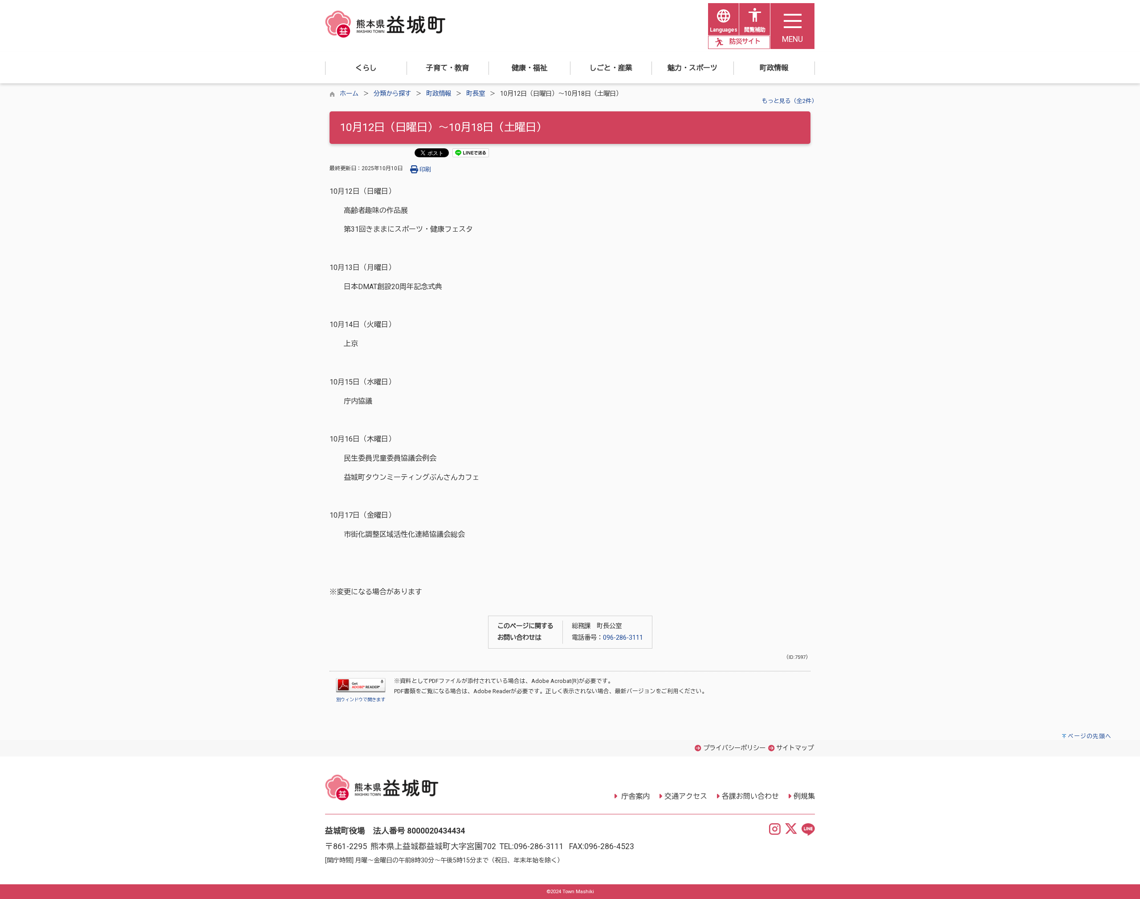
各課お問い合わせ (750, 796)
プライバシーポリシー (734, 748)
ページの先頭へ (1090, 736)
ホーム (349, 94)
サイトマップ (795, 748)
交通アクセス (685, 796)
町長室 (475, 94)
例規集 (804, 796)
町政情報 (438, 94)
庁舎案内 (634, 796)
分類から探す (392, 94)
